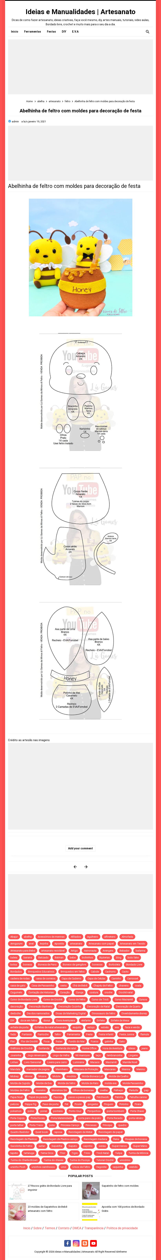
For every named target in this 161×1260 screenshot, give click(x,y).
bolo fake (133, 957)
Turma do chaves (53, 1160)
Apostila (59, 943)
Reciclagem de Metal (80, 1132)
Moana (42, 1076)
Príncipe (107, 1125)
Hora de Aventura (112, 1048)
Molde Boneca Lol (92, 1076)
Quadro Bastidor (19, 1132)
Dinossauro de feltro (103, 1013)
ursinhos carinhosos (43, 1166)
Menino (140, 1069)
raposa (58, 1132)
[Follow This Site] (85, 1243)
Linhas (14, 1062)
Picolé (78, 1104)
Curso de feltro (77, 999)
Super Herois (119, 1145)
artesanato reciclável (53, 950)
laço (98, 1055)
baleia (13, 957)
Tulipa (118, 1153)
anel (31, 943)
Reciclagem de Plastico (23, 1139)
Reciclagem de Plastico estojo (60, 1139)
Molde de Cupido (20, 1083)
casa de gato (17, 985)
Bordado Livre (134, 964)
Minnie (28, 1076)
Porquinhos (94, 1111)
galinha (109, 1041)
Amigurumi (16, 943)
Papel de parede (38, 1097)
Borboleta (114, 964)
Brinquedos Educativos (41, 971)
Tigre (74, 1153)
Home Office (89, 1048)
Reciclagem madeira (95, 1139)
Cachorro (110, 971)
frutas (59, 1041)
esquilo (77, 1027)
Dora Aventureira (65, 1020)
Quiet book (41, 1132)
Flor (12, 1041)
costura (94, 992)
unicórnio (125, 1160)
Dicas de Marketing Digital (71, 1013)
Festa (89, 1034)
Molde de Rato (90, 1083)
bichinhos (87, 957)
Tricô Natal (102, 1153)
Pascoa (58, 1097)
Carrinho (116, 978)
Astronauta (90, 950)
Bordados (16, 971)
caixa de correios (45, 978)
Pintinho (123, 1104)
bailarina (140, 950)
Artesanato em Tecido (132, 943)
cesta (63, 985)
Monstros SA (59, 1090)
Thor (62, 1153)
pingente (93, 1104)
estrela (105, 1027)
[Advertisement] (80, 66)
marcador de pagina (38, 1069)
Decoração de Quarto (128, 1006)
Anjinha (44, 943)
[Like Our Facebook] (67, 1243)
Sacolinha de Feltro (21, 1145)
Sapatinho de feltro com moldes (120, 1185)
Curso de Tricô (100, 999)
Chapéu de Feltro (103, 985)
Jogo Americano (36, 1055)
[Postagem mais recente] (75, 866)
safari (42, 1145)
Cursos (143, 999)
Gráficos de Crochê (21, 1048)
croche (108, 992)
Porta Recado (115, 1118)
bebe (73, 957)
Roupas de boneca (136, 1139)
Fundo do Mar (77, 1041)
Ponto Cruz (75, 1111)
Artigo (74, 950)
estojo (91, 1027)
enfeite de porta (19, 1027)
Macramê (111, 1062)
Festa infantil (106, 1034)
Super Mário (140, 1145)
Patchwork (103, 1097)
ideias (131, 1048)
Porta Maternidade (61, 1118)
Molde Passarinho (133, 1083)
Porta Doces (38, 1118)
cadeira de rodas (20, 978)
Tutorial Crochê (104, 1160)
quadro (122, 1125)
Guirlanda (43, 1048)
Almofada (127, 936)
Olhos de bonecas (83, 1090)
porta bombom (115, 1111)
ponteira (58, 1111)
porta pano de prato (89, 1118)
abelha (28, 936)
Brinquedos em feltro (73, 971)
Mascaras (110, 1069)
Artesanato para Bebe (22, 950)
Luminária (78, 1062)
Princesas (91, 1125)
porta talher (16, 1125)
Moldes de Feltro (20, 1090)
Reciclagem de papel (111, 1132)
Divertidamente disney (134, 1013)
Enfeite (101, 1020)
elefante (86, 1020)
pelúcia (14, 1104)
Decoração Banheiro (40, 1006)
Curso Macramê (124, 999)
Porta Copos (17, 1118)
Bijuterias (104, 957)
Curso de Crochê (52, 999)
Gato (122, 1041)
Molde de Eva (44, 1083)
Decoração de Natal (98, 1006)
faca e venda (132, 1027)
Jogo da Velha (61, 1055)
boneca (27, 964)
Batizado (43, 957)
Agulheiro (92, 936)
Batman (59, 957)
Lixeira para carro (57, 1062)
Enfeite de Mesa (120, 1020)
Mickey (14, 1076)
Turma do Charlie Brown (24, 1160)
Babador (124, 950)
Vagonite (101, 1166)
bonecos (97, 964)
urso (63, 1166)
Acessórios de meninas (51, 936)
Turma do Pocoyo (80, 1160)
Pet (66, 1104)
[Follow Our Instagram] (76, 1243)
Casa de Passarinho (43, 985)
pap (146, 1090)
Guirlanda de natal (66, 1048)
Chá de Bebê (80, 985)
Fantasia (27, 1034)
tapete (14, 1153)
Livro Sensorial (32, 1062)
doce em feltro (28, 1020)
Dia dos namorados (38, 1013)
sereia (102, 1145)
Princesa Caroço (70, 1125)
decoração (16, 1006)
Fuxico (94, 1041)
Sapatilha (56, 1145)
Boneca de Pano (47, 964)
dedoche (15, 1013)
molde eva (110, 1083)
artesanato (76, 943)
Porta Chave (137, 1111)
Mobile (56, 1076)
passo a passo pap (79, 1097)
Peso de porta (51, 1104)
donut (46, 1020)
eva (117, 1027)
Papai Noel (16, 1097)
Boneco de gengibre (74, 964)
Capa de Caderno (71, 978)
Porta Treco (36, 1125)
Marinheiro (62, 1069)
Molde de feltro (66, 1083)
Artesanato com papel (101, 943)
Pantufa (133, 1090)
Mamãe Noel (130, 1062)
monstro (41, 1090)
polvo (31, 1111)
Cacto (125, 971)
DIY (12, 1020)
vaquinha (118, 1166)
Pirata (138, 1104)
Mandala (15, 1069)
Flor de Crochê (29, 1041)
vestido (133, 1166)
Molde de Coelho (118, 1076)
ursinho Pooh (17, 1166)
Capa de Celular (96, 978)
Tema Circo (46, 1153)
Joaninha (15, 1055)
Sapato (73, 1145)
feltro (58, 1034)
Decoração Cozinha (70, 1006)
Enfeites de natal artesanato (50, 1027)
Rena (116, 1139)
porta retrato (136, 1118)
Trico (87, 1153)
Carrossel (132, 978)
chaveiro (124, 985)
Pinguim (108, 1104)
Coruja (79, 992)
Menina (126, 1069)
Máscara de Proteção (86, 1069)
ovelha (104, 1090)
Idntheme (121, 1251)
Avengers (108, 950)
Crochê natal (126, 992)
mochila (71, 1076)
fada (13, 1034)
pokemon (15, 1111)
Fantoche (43, 1034)
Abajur (14, 936)
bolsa (13, 964)
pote (52, 1125)
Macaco (95, 1062)
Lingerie (133, 1055)
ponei (43, 1111)
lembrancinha (114, 1055)
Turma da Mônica (138, 1153)
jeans (145, 1048)
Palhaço (118, 1090)
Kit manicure (83, 1055)
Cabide (95, 971)
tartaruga (29, 1153)
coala (138, 985)
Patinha (119, 1097)
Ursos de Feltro (81, 1166)
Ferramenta (73, 1034)
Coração (65, 992)
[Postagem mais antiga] (85, 866)
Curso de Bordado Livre (23, 999)
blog (118, 957)
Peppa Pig (30, 1104)
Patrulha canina (138, 1097)
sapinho (87, 1145)
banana (28, 957)
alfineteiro (109, 936)
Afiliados (76, 936)
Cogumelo (16, 992)
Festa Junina (127, 1034)
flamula (144, 1034)
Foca (46, 1041)
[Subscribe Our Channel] (93, 1243)
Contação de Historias (41, 992)
